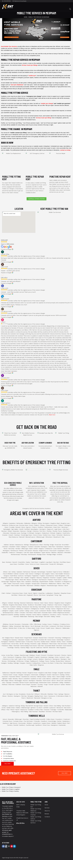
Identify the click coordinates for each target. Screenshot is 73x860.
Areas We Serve (20, 802)
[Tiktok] (6, 846)
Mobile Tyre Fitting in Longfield (10, 789)
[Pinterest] (11, 846)
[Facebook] (3, 846)
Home (25, 17)
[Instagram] (8, 846)
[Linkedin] (14, 846)
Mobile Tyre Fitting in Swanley (10, 791)
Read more (52, 415)
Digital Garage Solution (8, 857)
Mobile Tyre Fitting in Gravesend (11, 787)
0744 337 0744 (20, 823)
